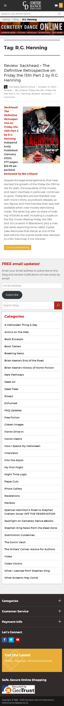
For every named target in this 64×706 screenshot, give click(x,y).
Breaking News (14, 353)
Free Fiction (12, 417)
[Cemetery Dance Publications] (32, 5)
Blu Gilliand (21, 90)
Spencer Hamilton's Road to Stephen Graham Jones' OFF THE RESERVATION (29, 511)
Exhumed (10, 403)
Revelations (12, 495)
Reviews (8, 90)
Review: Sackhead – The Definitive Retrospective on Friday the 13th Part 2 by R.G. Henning (31, 73)
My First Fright (13, 467)
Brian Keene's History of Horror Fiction (29, 367)
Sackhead (46, 93)
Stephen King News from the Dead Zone (30, 528)
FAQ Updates (13, 410)
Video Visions (13, 563)
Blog (16, 19)
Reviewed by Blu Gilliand (21, 174)
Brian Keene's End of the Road (24, 360)
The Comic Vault (15, 542)
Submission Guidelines (19, 535)
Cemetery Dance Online (22, 86)
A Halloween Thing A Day (20, 324)
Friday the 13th (36, 90)
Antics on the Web (16, 332)
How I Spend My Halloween (22, 446)
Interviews (11, 453)
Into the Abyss (13, 460)
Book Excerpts (13, 339)
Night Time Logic (15, 474)
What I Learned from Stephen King (27, 570)
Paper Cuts (11, 481)
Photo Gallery (13, 488)
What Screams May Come (21, 577)
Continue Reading (17, 247)
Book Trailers (12, 346)
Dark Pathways (14, 374)
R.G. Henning (23, 93)
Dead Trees (11, 389)
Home (6, 19)
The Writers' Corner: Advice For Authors (29, 549)
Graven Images (14, 424)
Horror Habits (13, 438)
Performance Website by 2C (15, 703)
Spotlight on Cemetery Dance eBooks (28, 520)
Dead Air (10, 381)
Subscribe (12, 294)
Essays (8, 396)
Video (8, 556)
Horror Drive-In (14, 431)
